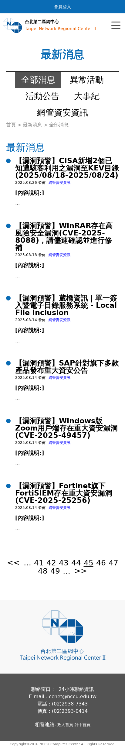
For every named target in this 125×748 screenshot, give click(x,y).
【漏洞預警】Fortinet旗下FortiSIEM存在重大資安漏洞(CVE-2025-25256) (63, 493)
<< (13, 562)
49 (55, 571)
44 (76, 562)
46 (101, 562)
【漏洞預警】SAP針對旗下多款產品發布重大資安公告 (67, 367)
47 (113, 562)
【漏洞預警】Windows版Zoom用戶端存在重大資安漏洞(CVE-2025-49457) (66, 428)
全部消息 (38, 80)
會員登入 (62, 6)
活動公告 (42, 96)
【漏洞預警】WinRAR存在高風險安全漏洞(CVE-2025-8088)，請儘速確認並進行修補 (64, 236)
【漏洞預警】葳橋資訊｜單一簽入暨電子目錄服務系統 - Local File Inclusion (66, 305)
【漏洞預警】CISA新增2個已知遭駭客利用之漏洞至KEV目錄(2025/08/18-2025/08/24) (67, 168)
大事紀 (87, 96)
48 (43, 571)
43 (64, 562)
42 (51, 562)
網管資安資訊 (62, 113)
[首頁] (12, 25)
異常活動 (87, 80)
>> (80, 571)
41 (39, 562)
